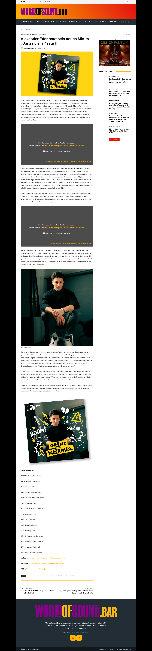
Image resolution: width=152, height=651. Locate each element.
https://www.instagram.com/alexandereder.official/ (48, 558)
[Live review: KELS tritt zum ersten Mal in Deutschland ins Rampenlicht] (103, 93)
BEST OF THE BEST (114, 126)
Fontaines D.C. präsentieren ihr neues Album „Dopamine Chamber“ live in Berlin (120, 81)
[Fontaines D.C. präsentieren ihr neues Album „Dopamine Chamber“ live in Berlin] (103, 80)
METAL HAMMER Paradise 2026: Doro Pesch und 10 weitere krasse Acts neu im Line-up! (119, 106)
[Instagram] (126, 1)
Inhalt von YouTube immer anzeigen (57, 151)
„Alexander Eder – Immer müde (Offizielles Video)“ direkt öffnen (71, 243)
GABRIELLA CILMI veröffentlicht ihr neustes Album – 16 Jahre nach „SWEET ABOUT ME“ (119, 118)
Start (22, 29)
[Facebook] (129, 1)
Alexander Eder (31, 576)
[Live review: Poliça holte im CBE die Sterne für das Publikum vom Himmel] (103, 130)
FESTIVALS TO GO (114, 100)
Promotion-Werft (71, 576)
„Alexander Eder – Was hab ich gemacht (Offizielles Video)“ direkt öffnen (68, 161)
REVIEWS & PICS (113, 89)
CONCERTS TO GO (30, 29)
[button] (126, 22)
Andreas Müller (31, 48)
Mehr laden (113, 139)
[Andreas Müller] (22, 48)
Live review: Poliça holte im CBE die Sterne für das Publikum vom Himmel (119, 131)
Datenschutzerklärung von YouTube (63, 146)
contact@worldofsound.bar (80, 632)
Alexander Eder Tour (58, 576)
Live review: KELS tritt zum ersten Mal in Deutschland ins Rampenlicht (119, 93)
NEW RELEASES (40, 34)
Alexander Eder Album (44, 576)
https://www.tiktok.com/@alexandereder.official (43, 569)
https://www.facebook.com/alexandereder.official (46, 563)
